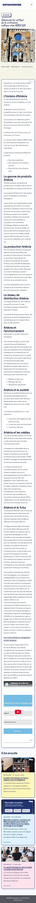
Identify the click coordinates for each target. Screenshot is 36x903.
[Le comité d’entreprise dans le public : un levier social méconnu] (18, 854)
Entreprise (6, 15)
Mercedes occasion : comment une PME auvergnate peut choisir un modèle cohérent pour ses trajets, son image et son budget (17, 823)
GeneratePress (18, 900)
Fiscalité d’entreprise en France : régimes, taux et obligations (16, 779)
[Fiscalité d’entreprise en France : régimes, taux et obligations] (18, 765)
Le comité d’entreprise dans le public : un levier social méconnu (18, 868)
